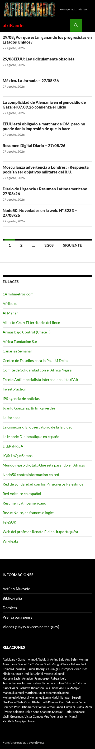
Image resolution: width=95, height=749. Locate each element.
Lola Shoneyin (54, 688)
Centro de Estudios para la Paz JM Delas (35, 360)
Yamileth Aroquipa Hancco (19, 721)
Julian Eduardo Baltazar (71, 683)
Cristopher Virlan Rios (73, 669)
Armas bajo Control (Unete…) (26, 332)
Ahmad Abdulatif (38, 659)
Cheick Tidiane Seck (74, 664)
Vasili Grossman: (13, 716)
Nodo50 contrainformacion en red (31, 474)
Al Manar (10, 313)
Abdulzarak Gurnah (15, 659)
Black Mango (52, 664)
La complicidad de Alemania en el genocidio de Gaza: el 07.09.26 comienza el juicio (44, 104)
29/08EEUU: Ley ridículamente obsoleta (38, 58)
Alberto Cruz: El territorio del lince (31, 322)
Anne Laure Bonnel (15, 664)
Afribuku (10, 303)
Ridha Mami (84, 707)
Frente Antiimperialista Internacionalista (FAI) (40, 379)
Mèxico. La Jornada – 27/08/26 (31, 80)
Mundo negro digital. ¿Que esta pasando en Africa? (44, 465)
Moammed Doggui (57, 692)
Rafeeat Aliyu (37, 707)
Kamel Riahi (10, 688)
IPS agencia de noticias (21, 398)
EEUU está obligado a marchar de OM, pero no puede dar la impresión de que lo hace (44, 126)
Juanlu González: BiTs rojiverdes (29, 408)
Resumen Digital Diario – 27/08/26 (34, 145)
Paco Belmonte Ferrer (73, 702)
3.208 (49, 245)
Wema (54, 716)
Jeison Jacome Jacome (17, 683)
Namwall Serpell (70, 697)
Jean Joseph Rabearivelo (50, 678)
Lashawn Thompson (31, 688)
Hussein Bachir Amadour (18, 678)
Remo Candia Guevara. (61, 707)
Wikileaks (10, 541)
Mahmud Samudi (13, 692)
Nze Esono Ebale (13, 702)
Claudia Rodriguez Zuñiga (42, 669)
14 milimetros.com (18, 294)
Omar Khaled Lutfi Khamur (41, 702)
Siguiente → (74, 245)
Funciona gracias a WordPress (23, 743)
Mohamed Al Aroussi (16, 697)
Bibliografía (12, 598)
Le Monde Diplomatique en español (31, 436)
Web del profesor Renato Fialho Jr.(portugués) (40, 531)
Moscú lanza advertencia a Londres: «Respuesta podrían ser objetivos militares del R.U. (46, 169)
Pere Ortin (20, 707)
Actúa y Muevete (16, 588)
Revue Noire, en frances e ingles (28, 512)
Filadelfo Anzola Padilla (18, 673)
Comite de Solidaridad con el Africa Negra (37, 370)
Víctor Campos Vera (37, 716)
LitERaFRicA (13, 446)
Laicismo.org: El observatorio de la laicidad (38, 427)
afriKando (13, 25)
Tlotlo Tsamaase (74, 711)
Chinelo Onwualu (14, 669)
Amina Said (57, 659)
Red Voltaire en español (22, 493)
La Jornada (11, 417)
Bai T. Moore (35, 664)
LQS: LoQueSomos (17, 455)
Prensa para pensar (18, 617)
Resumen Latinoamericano (24, 503)
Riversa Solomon (13, 711)
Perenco (8, 707)
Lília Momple (71, 688)
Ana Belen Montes (76, 659)
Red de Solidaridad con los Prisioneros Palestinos (43, 484)
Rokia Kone (32, 711)
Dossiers (10, 607)
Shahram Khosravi (51, 711)
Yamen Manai (68, 716)
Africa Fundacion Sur (20, 341)
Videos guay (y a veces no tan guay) (31, 626)
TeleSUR (9, 522)
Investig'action (14, 389)
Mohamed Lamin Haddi (44, 697)
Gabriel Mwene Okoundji (49, 673)
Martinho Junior (35, 692)
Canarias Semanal (17, 351)
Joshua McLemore (43, 683)
